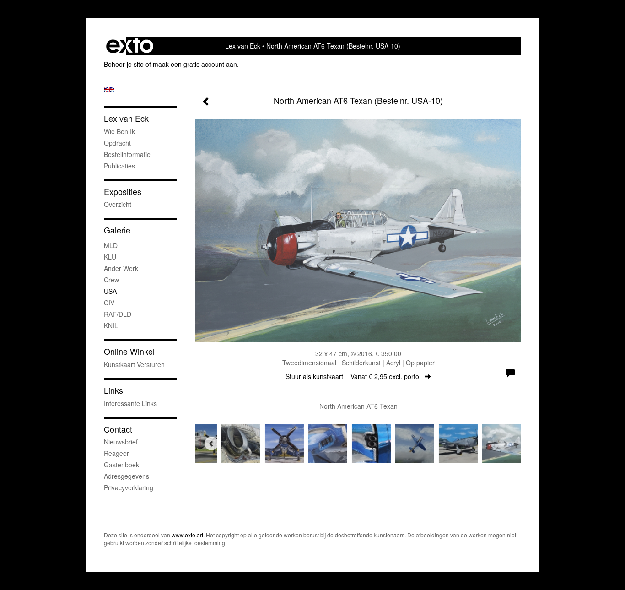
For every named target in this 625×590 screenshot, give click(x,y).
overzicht (117, 204)
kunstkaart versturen (134, 364)
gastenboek (121, 464)
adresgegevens (126, 476)
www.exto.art (187, 535)
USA (110, 291)
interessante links (130, 403)
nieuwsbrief (121, 441)
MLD (111, 245)
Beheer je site (124, 64)
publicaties (119, 165)
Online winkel (129, 351)
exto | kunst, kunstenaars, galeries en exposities (130, 46)
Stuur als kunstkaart (352, 376)
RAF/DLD (117, 314)
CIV (109, 302)
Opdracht (117, 142)
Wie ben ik (119, 131)
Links (113, 390)
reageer (116, 453)
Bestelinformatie (127, 154)
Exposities (122, 191)
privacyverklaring (128, 487)
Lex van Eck (242, 45)
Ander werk (121, 268)
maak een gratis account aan (195, 64)
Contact (118, 429)
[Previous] (211, 443)
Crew (111, 279)
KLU (110, 256)
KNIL (111, 325)
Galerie (117, 230)
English (109, 89)
